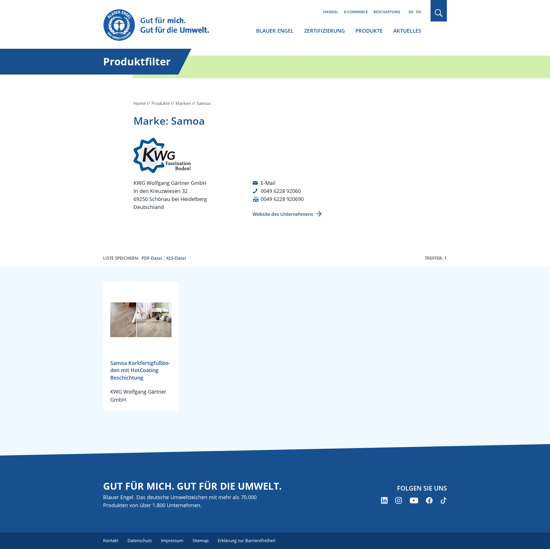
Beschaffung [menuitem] (387, 11)
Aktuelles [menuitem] (407, 30)
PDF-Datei (152, 258)
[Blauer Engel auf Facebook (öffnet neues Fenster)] (429, 500)
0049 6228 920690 (282, 199)
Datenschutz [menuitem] (139, 540)
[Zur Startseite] (161, 25)
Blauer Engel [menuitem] (275, 30)
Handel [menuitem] (330, 11)
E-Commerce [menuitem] (356, 11)
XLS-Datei (176, 258)
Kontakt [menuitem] (110, 540)
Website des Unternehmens (283, 214)
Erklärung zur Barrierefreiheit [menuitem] (246, 540)
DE (410, 11)
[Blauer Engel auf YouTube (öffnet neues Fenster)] (414, 500)
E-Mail (268, 182)
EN (418, 11)
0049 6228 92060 (281, 190)
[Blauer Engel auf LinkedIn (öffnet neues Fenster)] (384, 500)
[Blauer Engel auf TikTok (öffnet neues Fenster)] (443, 500)
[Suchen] (438, 13)
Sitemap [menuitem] (200, 540)
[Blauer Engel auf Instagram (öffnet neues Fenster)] (398, 500)
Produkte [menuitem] (369, 30)
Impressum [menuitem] (172, 540)
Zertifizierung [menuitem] (324, 30)
